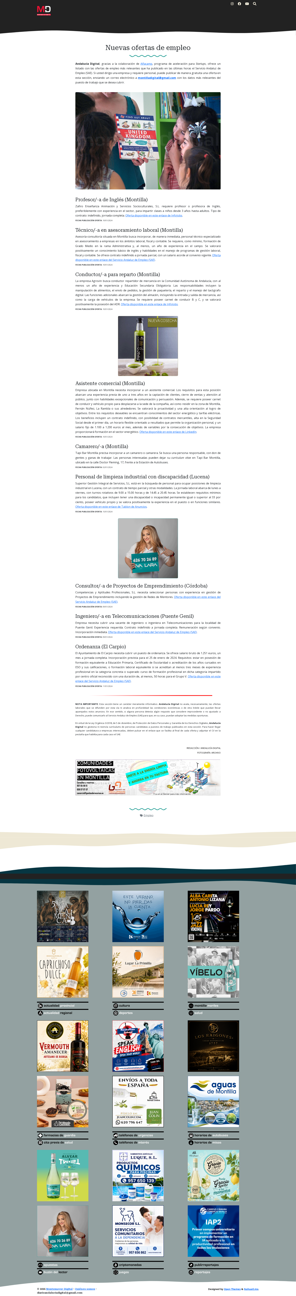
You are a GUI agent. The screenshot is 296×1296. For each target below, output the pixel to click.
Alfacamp (146, 64)
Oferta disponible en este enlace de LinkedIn (167, 432)
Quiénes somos (85, 1289)
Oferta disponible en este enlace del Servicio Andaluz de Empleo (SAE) (152, 632)
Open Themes (232, 1289)
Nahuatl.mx (251, 1289)
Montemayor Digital (59, 1289)
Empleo (148, 815)
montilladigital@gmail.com (157, 78)
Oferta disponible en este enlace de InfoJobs (153, 215)
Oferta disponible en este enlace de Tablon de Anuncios (111, 507)
